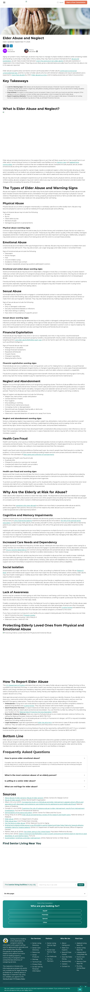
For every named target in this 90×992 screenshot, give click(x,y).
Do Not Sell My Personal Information (37, 969)
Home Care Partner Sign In (51, 952)
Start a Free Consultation (75, 2)
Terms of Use (7, 979)
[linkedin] (11, 45)
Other (45, 922)
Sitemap (35, 959)
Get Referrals (51, 956)
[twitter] (4, 45)
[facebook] (7, 45)
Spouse (45, 918)
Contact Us (66, 966)
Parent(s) (45, 914)
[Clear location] (76, 884)
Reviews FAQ (66, 961)
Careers (64, 964)
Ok (80, 989)
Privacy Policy (20, 979)
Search (80, 885)
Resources (36, 952)
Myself (45, 911)
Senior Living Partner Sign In (51, 945)
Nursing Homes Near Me (81, 968)
